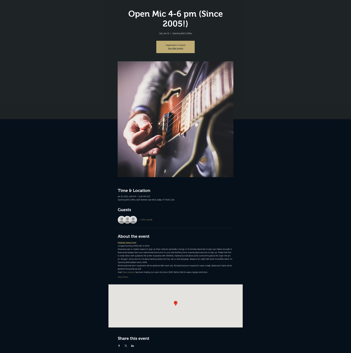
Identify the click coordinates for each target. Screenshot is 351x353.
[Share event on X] (125, 346)
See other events (175, 48)
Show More (123, 277)
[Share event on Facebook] (119, 346)
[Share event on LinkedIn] (132, 346)
